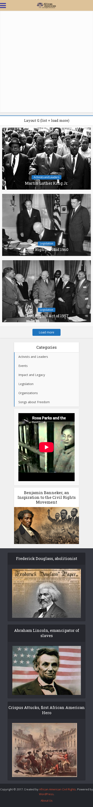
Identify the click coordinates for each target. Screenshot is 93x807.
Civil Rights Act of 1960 (46, 249)
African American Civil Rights (57, 789)
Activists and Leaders (46, 177)
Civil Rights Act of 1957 (47, 315)
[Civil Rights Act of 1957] (46, 291)
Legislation (46, 243)
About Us (47, 800)
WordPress (46, 794)
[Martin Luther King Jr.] (46, 158)
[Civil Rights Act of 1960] (46, 224)
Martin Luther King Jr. (46, 183)
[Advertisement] (46, 61)
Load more (46, 332)
